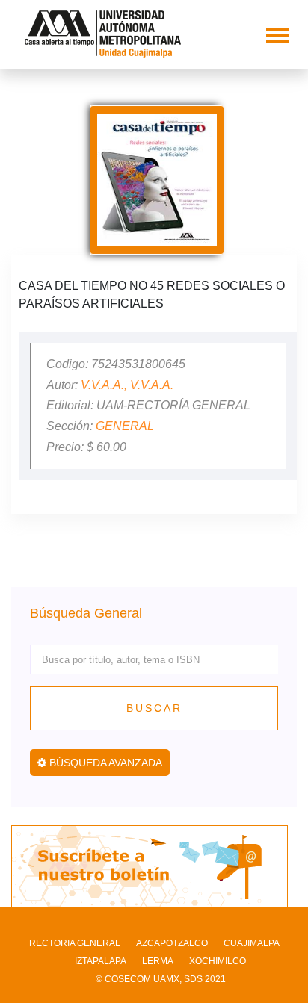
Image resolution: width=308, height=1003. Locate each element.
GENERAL (125, 426)
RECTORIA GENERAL (74, 943)
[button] (276, 32)
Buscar (154, 708)
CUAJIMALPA (252, 943)
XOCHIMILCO (217, 961)
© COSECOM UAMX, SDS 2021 (161, 979)
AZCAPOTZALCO (172, 943)
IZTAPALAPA (100, 961)
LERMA (157, 961)
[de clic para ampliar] (157, 180)
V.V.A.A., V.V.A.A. (127, 385)
